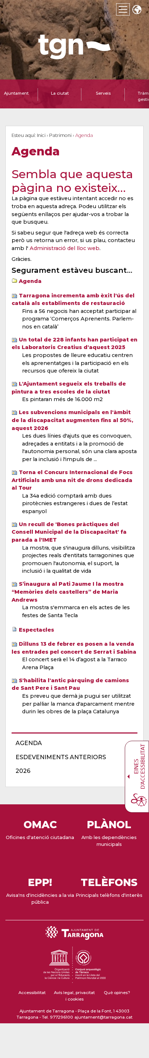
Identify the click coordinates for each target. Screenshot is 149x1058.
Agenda (30, 281)
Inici (41, 135)
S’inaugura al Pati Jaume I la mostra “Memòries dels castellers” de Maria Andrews (68, 592)
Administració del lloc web (64, 248)
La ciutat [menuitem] (60, 93)
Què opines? (117, 992)
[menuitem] (72, 743)
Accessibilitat (32, 992)
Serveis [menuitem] (103, 93)
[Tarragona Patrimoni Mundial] (74, 979)
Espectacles (36, 630)
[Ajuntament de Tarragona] (74, 55)
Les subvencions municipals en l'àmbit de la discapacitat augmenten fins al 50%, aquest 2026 (72, 420)
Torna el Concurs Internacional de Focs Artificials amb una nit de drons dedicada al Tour (72, 480)
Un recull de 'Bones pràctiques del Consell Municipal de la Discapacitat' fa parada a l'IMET (69, 532)
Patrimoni (60, 135)
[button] (137, 10)
